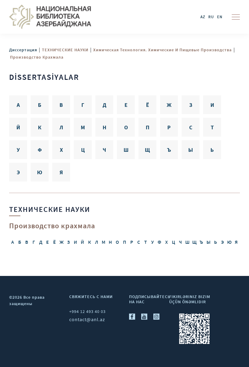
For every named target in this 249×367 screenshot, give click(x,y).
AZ (202, 16)
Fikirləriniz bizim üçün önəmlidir (189, 299)
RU (211, 16)
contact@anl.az (87, 319)
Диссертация (23, 50)
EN (220, 16)
